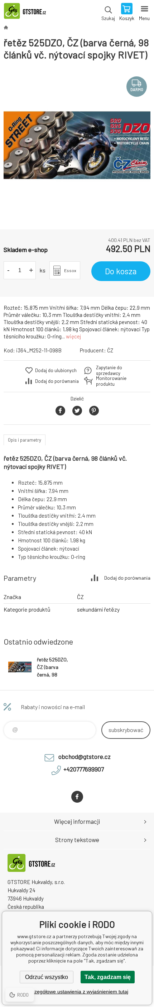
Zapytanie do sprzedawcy (109, 370)
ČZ (110, 350)
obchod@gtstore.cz (84, 756)
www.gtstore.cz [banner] (28, 12)
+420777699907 (83, 769)
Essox (70, 270)
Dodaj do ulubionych (56, 370)
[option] (77, 145)
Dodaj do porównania (57, 381)
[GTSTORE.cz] (6, 27)
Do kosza (121, 271)
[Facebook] (77, 797)
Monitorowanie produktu (111, 381)
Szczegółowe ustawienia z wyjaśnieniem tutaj (77, 991)
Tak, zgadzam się (108, 977)
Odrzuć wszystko (46, 977)
